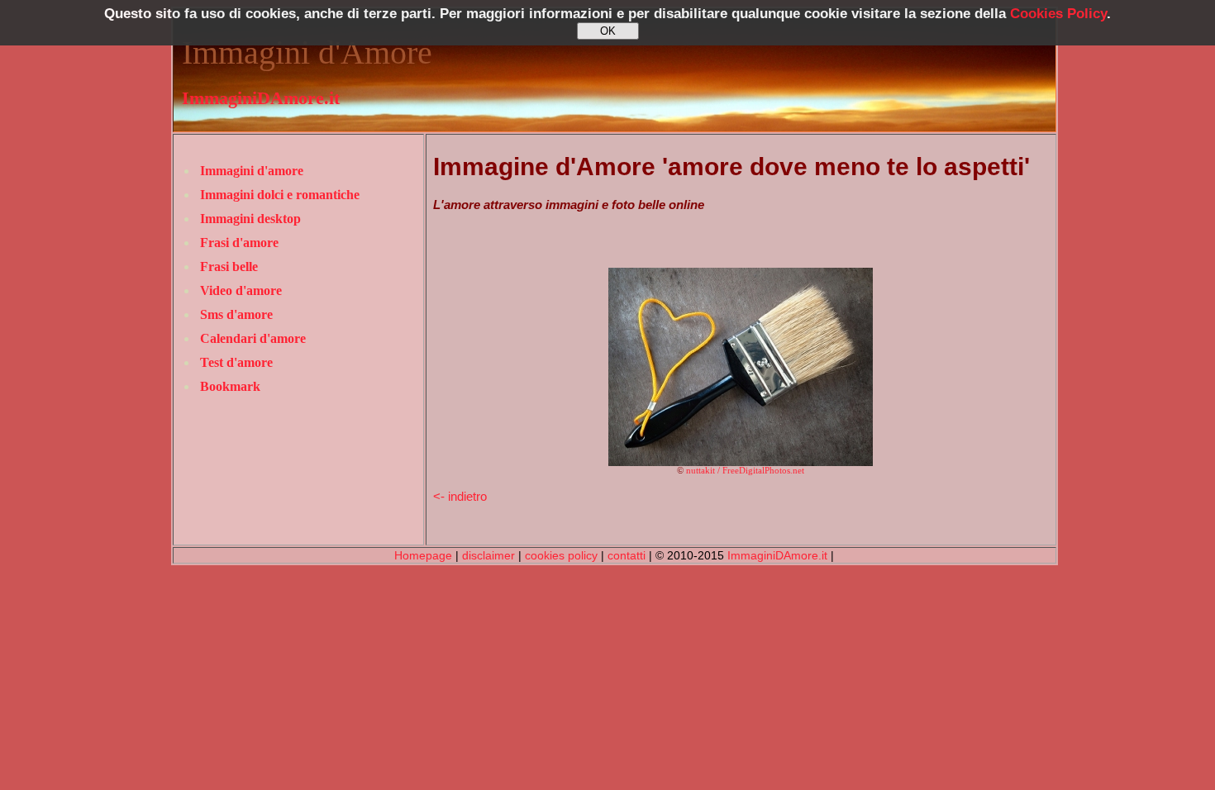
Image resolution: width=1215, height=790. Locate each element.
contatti (627, 555)
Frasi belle (229, 266)
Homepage (423, 555)
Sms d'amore (236, 314)
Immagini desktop (250, 219)
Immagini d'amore (251, 171)
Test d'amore (236, 362)
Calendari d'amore (253, 338)
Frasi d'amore (239, 243)
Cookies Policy (1058, 13)
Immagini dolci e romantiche (280, 195)
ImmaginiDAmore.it (261, 98)
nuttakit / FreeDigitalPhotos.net (745, 470)
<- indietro (460, 496)
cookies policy (561, 555)
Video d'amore (241, 290)
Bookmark (230, 386)
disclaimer (488, 555)
